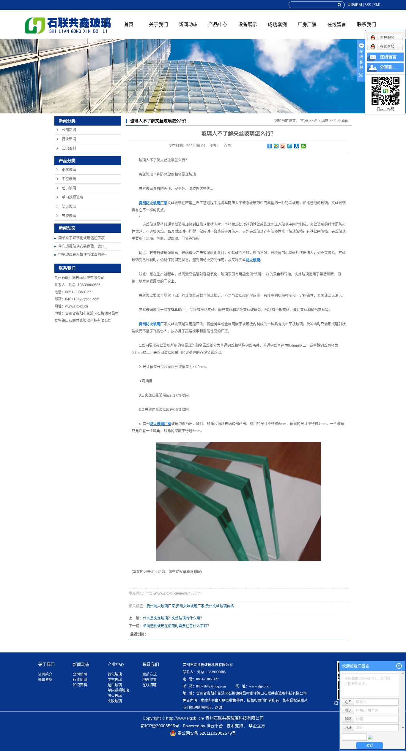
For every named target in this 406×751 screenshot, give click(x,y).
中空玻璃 (69, 179)
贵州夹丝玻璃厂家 (190, 606)
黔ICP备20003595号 (160, 725)
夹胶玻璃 (69, 216)
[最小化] (399, 666)
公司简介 (45, 674)
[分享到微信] (303, 146)
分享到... (388, 67)
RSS (367, 5)
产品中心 (217, 24)
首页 (128, 24)
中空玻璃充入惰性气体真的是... (82, 255)
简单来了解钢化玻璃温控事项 (81, 238)
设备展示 (247, 24)
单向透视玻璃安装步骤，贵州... (82, 246)
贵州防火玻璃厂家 (161, 606)
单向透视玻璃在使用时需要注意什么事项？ (177, 626)
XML (377, 5)
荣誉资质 (45, 680)
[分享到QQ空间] (276, 146)
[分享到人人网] (296, 146)
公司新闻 (69, 130)
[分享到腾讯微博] (289, 146)
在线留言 (336, 24)
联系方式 (149, 674)
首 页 (304, 121)
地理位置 (149, 680)
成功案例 (277, 24)
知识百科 (69, 148)
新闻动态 (188, 24)
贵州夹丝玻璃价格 (219, 606)
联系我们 (366, 24)
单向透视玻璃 (72, 197)
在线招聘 (149, 685)
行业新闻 (69, 139)
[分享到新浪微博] (283, 146)
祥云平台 (214, 725)
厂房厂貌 (307, 24)
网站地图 (355, 5)
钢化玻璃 (69, 170)
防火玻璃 (69, 207)
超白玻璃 (69, 188)
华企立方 (256, 725)
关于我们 (158, 24)
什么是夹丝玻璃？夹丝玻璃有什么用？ (173, 618)
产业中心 (116, 664)
